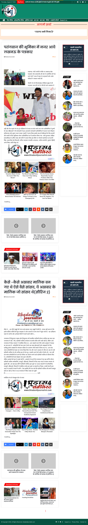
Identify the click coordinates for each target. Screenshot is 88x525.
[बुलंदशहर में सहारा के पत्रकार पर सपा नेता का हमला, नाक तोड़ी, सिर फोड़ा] (12, 258)
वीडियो (47, 20)
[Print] (51, 209)
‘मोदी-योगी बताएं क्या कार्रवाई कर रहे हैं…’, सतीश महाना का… (78, 83)
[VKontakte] (42, 209)
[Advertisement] (35, 64)
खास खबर (42, 20)
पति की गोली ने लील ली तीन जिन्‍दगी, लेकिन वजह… (77, 157)
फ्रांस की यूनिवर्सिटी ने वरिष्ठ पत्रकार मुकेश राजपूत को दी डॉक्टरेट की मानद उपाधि (48, 265)
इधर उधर (36, 20)
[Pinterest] (34, 209)
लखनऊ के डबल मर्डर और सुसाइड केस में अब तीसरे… (78, 93)
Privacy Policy (75, 522)
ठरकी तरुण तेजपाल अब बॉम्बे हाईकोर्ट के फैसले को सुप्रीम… (78, 136)
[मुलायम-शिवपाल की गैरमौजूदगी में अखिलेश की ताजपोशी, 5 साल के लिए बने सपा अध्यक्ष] (30, 257)
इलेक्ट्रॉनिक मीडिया (19, 20)
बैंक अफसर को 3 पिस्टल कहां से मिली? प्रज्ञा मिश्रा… (78, 103)
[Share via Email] (46, 209)
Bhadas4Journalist (10, 56)
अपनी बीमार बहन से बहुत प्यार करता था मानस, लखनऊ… (78, 147)
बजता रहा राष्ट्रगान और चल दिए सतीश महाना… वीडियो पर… (78, 115)
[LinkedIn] (26, 209)
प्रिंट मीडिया (10, 20)
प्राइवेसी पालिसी (55, 20)
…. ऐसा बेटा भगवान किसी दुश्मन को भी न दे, (78, 125)
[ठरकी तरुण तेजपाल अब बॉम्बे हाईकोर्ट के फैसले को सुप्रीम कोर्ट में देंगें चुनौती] (67, 137)
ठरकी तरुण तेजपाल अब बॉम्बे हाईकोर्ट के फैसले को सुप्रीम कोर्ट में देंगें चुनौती (42, 2)
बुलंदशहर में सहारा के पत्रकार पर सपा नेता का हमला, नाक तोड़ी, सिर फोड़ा (11, 267)
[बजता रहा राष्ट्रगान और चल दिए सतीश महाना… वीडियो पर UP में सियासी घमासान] (67, 116)
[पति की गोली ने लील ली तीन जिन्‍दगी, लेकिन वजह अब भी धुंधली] (67, 159)
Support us (63, 20)
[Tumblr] (30, 209)
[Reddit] (38, 209)
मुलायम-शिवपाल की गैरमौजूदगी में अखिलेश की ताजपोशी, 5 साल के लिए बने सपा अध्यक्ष (29, 265)
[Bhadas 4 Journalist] (9, 11)
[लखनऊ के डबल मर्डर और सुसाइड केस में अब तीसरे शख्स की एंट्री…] (67, 95)
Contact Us (83, 522)
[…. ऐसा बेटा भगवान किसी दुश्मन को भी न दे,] (67, 127)
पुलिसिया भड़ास (29, 20)
